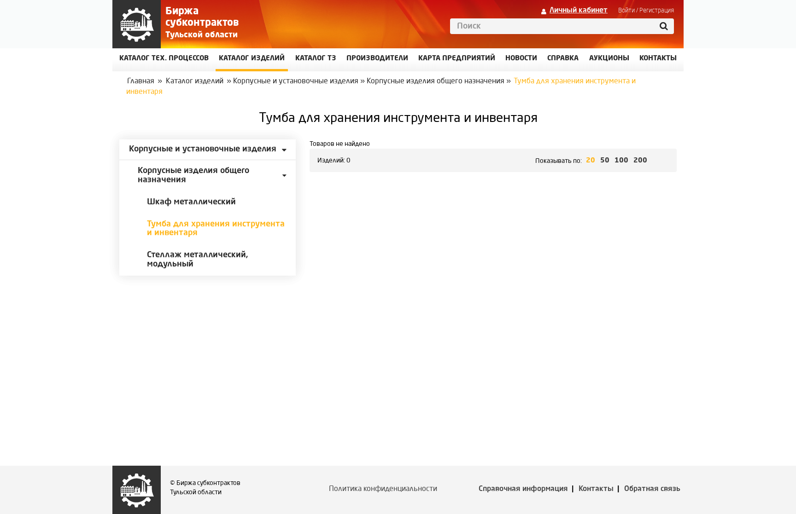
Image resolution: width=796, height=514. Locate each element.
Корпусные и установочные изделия (295, 81)
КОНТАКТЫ (658, 58)
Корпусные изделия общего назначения (435, 81)
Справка (563, 58)
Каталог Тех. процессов (164, 58)
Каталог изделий (252, 58)
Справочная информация (523, 489)
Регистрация (656, 10)
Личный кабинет (579, 10)
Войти (626, 10)
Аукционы (609, 58)
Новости (521, 58)
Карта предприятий (456, 58)
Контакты (596, 489)
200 (640, 160)
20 (590, 160)
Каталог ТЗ (315, 58)
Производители (377, 58)
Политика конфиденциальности (383, 489)
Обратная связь (652, 489)
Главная (140, 81)
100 (621, 160)
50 (604, 160)
